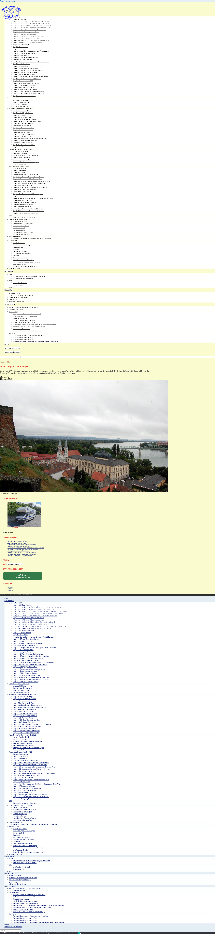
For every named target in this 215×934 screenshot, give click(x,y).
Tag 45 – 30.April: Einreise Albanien (26, 660)
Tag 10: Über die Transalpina (23, 711)
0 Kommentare (5, 377)
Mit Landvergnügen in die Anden (25, 863)
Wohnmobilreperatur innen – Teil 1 (25, 918)
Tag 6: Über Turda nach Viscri (23, 703)
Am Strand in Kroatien (21, 690)
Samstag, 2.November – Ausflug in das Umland (22, 554)
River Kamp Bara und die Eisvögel (25, 846)
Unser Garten (13, 882)
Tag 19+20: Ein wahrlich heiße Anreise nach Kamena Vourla (34, 767)
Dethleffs (12, 914)
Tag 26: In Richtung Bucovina (23, 722)
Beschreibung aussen (21, 899)
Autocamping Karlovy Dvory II (24, 820)
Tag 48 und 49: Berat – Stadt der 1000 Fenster (30, 665)
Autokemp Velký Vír (20, 814)
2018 (11, 871)
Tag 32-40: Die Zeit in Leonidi (23, 777)
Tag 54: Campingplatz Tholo (23, 792)
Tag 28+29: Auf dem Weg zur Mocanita (27, 726)
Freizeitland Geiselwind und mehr (18, 541)
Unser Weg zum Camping (17, 890)
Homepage (11, 590)
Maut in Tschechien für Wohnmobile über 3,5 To (26, 888)
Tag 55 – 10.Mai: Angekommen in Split (27, 675)
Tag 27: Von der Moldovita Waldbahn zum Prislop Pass (32, 724)
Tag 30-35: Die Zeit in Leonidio (24, 645)
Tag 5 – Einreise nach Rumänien (24, 701)
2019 (11, 865)
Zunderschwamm (15, 875)
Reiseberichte (5, 362)
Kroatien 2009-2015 (16, 854)
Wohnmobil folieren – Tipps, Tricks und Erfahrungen (32, 907)
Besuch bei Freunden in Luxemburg (25, 803)
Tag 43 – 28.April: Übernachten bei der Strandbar (31, 656)
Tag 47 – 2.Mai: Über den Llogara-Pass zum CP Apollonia (33, 662)
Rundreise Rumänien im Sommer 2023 (22, 694)
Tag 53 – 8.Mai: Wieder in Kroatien (25, 673)
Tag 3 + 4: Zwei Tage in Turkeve (24, 699)
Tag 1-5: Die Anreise (20, 756)
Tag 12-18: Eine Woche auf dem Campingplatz (30, 765)
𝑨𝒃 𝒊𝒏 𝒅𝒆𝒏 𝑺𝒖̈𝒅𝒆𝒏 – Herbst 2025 (17, 543)
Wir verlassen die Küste (21, 692)
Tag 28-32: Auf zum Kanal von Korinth (27, 775)
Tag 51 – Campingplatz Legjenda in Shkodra (29, 669)
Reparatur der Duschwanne (23, 910)
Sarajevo (16, 841)
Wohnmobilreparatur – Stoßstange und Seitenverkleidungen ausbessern (39, 922)
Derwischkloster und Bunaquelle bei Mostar (29, 848)
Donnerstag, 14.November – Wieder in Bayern (22, 544)
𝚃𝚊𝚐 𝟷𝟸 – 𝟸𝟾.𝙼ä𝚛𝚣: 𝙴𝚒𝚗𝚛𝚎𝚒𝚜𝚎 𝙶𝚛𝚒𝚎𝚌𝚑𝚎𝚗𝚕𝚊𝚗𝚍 (34, 622)
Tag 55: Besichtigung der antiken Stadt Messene (30, 795)
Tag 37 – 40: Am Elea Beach (23, 650)
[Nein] (80, 933)
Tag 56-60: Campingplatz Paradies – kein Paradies (31, 797)
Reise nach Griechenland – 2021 (20, 752)
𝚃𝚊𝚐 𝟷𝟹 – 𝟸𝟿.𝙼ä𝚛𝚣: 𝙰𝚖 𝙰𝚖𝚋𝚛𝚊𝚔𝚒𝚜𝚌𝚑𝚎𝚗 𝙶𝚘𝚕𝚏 (33, 624)
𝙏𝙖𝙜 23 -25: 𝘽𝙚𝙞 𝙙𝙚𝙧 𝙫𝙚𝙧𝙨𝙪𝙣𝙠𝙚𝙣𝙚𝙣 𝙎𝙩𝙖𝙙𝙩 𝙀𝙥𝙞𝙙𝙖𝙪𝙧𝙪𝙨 (35, 637)
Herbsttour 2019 (19, 869)
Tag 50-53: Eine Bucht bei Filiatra (25, 790)
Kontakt (10, 589)
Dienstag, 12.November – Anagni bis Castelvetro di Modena (26, 548)
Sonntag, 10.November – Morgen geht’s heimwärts (23, 549)
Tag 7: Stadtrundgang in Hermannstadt (27, 705)
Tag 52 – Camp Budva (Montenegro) (26, 671)
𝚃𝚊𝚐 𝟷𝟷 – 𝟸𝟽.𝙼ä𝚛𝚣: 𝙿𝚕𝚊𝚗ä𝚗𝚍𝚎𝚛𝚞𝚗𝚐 (28, 620)
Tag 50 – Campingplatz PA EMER (25, 667)
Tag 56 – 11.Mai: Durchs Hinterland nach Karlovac (31, 677)
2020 (11, 858)
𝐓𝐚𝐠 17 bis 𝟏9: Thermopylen (23, 630)
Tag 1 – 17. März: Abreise (22, 605)
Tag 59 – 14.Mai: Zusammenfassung (26, 682)
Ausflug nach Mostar (20, 850)
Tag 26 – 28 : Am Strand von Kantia (26, 639)
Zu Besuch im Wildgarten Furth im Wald (23, 878)
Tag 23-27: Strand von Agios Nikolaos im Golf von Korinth (34, 773)
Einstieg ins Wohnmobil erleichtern (25, 903)
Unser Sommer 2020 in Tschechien (21, 805)
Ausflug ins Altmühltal (21, 867)
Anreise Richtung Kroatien (22, 686)
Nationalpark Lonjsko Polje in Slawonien (27, 741)
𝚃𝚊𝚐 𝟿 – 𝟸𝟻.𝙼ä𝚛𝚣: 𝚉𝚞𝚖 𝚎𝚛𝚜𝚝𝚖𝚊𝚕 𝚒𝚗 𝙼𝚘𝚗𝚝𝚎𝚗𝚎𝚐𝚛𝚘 (35, 616)
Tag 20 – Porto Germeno (22, 633)
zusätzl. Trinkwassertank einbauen (25, 901)
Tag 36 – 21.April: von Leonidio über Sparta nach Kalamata (34, 648)
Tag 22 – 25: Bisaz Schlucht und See (26, 720)
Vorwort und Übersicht (21, 807)
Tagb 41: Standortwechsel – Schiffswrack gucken (31, 780)
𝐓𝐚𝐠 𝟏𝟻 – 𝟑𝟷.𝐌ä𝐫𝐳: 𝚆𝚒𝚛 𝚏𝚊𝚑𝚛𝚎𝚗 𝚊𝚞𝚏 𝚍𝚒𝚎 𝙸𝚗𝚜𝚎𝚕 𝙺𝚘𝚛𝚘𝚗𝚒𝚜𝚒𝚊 (39, 626)
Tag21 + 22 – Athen (20, 635)
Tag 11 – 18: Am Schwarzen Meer (25, 714)
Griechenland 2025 (16, 603)
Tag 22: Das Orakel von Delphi (24, 771)
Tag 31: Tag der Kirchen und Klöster (26, 731)
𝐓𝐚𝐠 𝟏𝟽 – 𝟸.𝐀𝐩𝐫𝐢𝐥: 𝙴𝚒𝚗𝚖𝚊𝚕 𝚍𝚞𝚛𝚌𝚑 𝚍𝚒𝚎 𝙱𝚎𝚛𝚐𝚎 (32, 628)
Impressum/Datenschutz (13, 927)
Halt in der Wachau (20, 829)
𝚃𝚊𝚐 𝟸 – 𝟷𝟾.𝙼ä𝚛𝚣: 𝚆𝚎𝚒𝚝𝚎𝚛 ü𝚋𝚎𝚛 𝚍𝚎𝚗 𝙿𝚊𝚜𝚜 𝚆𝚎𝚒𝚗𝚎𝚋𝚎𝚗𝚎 (37, 607)
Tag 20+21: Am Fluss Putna (23, 718)
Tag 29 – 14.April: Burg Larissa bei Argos (27, 643)
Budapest (16, 835)
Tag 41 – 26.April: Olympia (22, 652)
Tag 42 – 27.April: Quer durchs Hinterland (28, 654)
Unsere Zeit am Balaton (21, 739)
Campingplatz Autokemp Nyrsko (24, 809)
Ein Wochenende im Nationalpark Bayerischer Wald (31, 861)
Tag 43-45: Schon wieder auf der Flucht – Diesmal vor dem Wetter (37, 784)
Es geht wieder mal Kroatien (23, 746)
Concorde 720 (14, 893)
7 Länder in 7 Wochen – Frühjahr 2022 (22, 735)
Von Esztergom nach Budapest (14, 367)
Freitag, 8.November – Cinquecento (18, 551)
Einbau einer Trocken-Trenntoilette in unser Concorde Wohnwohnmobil (38, 905)
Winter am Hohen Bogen (17, 884)
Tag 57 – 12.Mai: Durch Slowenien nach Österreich (31, 679)
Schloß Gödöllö (19, 833)
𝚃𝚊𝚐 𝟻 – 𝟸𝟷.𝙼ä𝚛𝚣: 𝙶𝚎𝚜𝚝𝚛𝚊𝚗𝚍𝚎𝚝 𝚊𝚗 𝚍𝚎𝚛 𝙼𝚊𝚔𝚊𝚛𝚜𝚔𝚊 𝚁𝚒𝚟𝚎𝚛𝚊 (39, 613)
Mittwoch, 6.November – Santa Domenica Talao (22, 552)
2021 (11, 801)
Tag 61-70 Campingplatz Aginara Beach (27, 799)
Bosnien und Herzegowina (22, 688)
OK (79, 933)
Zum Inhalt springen (7, 1)
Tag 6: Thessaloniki (20, 758)
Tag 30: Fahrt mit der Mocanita (24, 728)
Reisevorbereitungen (20, 754)
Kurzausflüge (9, 856)
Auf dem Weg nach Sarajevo (23, 839)
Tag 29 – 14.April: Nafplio (22, 641)
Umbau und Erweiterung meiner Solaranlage (29, 912)
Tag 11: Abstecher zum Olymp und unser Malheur (31, 763)
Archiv (5, 564)
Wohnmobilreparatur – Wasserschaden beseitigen (31, 916)
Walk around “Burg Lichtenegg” (20, 880)
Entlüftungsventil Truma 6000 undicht (27, 897)
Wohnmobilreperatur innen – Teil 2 (25, 920)
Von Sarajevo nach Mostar (22, 844)
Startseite (10, 587)
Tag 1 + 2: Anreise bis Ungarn (23, 697)
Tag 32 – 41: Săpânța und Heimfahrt (26, 733)
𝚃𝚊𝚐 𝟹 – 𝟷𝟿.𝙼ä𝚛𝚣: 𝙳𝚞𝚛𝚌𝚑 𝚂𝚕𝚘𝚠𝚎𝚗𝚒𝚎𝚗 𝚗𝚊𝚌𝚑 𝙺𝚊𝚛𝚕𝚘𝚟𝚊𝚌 (37, 609)
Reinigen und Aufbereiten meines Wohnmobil (29, 895)
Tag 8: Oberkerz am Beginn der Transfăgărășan (30, 707)
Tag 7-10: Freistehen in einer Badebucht (27, 760)
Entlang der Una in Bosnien (23, 743)
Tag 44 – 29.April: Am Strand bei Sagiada (28, 658)
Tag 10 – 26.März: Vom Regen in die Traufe (28, 618)
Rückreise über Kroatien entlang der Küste (28, 852)
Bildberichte (8, 873)
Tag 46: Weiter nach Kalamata (24, 786)
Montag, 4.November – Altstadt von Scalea (20, 555)
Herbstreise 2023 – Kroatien (19, 684)
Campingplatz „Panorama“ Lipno (24, 818)
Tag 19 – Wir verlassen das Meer (25, 716)
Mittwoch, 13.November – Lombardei (19, 546)
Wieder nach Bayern (20, 750)
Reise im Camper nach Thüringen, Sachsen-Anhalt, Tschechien (35, 824)
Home (6, 599)
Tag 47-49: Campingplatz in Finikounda (27, 788)
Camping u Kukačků (20, 816)
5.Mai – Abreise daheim (21, 737)
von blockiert (25, 577)
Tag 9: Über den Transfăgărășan (24, 709)
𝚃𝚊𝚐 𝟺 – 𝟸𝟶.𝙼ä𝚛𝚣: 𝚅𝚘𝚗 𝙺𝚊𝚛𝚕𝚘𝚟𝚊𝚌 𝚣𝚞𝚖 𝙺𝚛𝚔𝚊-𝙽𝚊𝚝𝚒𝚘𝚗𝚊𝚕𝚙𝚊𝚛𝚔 (40, 611)
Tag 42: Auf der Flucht (21, 782)
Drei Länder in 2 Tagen (21, 837)
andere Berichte (10, 886)
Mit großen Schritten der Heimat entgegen (28, 748)
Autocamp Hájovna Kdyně (22, 812)
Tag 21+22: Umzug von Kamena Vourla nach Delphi (31, 769)
